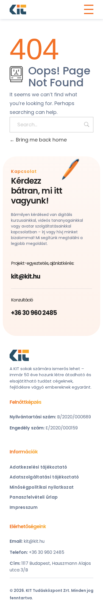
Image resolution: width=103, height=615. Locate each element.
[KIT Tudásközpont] (18, 9)
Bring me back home (41, 139)
